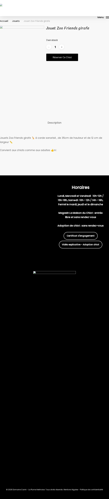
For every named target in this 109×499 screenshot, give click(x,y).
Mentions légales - (72, 489)
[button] (103, 17)
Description (54, 122)
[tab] (54, 122)
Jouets (16, 21)
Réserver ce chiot (62, 57)
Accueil (4, 21)
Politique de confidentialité (91, 489)
